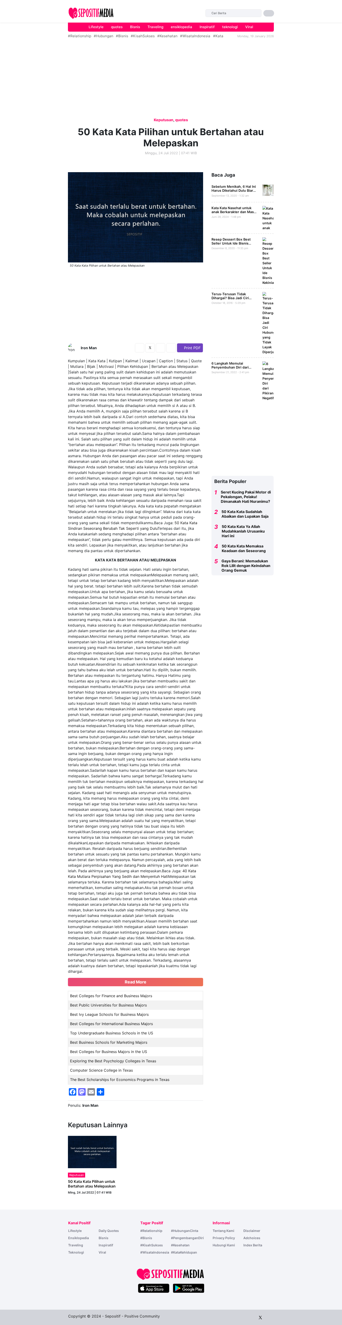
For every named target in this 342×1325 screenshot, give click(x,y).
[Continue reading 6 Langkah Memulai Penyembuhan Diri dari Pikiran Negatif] (268, 380)
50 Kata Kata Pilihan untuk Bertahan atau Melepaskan (92, 1183)
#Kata (218, 36)
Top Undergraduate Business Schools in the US (111, 1033)
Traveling (155, 27)
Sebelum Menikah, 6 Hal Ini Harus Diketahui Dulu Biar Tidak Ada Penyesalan (233, 190)
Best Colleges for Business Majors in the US (108, 1051)
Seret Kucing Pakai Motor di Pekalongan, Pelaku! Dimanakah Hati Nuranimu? (246, 497)
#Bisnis (122, 36)
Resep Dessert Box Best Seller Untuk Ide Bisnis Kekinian (231, 243)
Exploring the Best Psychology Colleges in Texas (113, 1061)
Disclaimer (251, 1231)
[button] (268, 13)
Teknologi (76, 1252)
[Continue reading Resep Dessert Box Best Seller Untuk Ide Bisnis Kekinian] (268, 261)
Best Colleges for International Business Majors (111, 1023)
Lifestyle (96, 27)
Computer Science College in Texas (101, 1070)
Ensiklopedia (78, 1238)
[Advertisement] (38, 21)
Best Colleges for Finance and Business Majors (111, 995)
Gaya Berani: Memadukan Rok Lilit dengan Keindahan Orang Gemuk (245, 566)
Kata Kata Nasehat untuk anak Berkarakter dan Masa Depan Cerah (233, 212)
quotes (117, 27)
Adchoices (251, 1238)
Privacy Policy (224, 1238)
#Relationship (79, 36)
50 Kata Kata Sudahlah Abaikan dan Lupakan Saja (244, 514)
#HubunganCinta (184, 1231)
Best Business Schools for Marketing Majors (108, 1042)
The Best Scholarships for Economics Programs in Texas (119, 1079)
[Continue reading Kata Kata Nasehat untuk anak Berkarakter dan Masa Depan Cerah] (268, 218)
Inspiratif (207, 27)
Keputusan (163, 119)
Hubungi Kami (224, 1245)
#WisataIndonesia (195, 36)
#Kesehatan (167, 36)
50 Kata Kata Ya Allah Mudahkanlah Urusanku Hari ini (243, 531)
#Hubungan (103, 36)
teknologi (230, 27)
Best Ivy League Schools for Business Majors (109, 1014)
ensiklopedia (181, 27)
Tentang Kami (223, 1231)
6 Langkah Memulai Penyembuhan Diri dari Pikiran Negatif (230, 367)
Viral (249, 27)
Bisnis (135, 27)
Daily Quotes (109, 1231)
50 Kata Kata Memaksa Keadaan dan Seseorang (244, 548)
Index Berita (252, 1245)
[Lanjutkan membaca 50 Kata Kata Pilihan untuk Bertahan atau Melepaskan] (92, 1151)
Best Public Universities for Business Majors (108, 1005)
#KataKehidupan (184, 1252)
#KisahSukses (143, 36)
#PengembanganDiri (187, 1238)
